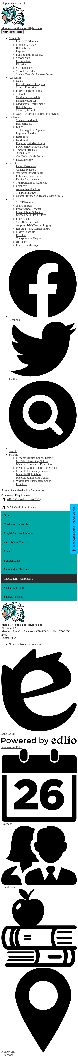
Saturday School (25, 110)
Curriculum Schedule (28, 97)
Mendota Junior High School (32, 477)
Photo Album (23, 61)
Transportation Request (29, 238)
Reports (20, 51)
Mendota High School (28, 474)
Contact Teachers (26, 169)
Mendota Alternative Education (34, 464)
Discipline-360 (24, 159)
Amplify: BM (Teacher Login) (33, 225)
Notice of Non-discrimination (25, 644)
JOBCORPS (23, 153)
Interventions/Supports (29, 90)
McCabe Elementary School (32, 461)
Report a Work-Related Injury (33, 228)
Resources (22, 136)
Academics (7, 490)
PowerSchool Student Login (32, 146)
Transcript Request (26, 149)
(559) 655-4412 (43, 631)
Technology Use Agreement (32, 130)
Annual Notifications (28, 189)
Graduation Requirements (30, 103)
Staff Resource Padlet (28, 222)
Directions (22, 64)
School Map (23, 57)
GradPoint (22, 140)
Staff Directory (24, 67)
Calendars (21, 185)
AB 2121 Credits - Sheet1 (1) (24, 499)
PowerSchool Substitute (29, 212)
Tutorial (20, 94)
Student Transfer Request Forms (34, 74)
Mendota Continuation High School (36, 467)
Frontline (21, 235)
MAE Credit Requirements (22, 507)
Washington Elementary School (34, 480)
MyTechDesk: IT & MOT (31, 215)
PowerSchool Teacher (28, 208)
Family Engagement (27, 179)
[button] (14, 38)
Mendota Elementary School (32, 471)
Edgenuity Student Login (30, 143)
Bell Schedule (24, 48)
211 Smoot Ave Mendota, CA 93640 (13, 629)
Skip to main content (13, 3)
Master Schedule (25, 231)
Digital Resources (26, 100)
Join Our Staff (24, 205)
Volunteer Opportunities (29, 172)
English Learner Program (30, 84)
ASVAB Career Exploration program (37, 113)
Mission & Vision (26, 44)
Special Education (26, 87)
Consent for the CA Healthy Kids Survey (39, 195)
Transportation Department (31, 182)
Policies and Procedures (29, 54)
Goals (19, 80)
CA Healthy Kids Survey (30, 156)
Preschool (21, 484)
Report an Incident (26, 133)
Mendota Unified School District (34, 457)
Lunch (19, 126)
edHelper (21, 241)
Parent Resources (26, 166)
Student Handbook (27, 120)
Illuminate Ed (23, 218)
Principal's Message (27, 41)
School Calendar (25, 71)
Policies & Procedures (28, 176)
